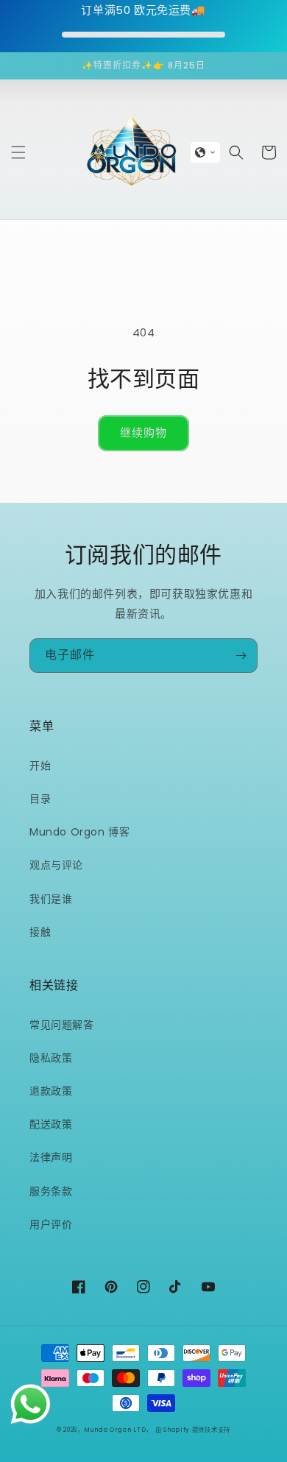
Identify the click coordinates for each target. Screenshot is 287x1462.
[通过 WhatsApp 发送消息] (30, 1404)
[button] (18, 152)
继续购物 (143, 432)
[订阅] (240, 655)
